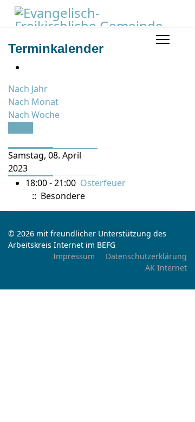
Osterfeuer (103, 183)
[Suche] (11, 141)
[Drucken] (28, 67)
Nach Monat (33, 102)
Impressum (74, 256)
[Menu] (163, 39)
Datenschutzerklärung (146, 256)
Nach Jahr (28, 89)
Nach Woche (34, 115)
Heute (20, 128)
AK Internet (166, 267)
